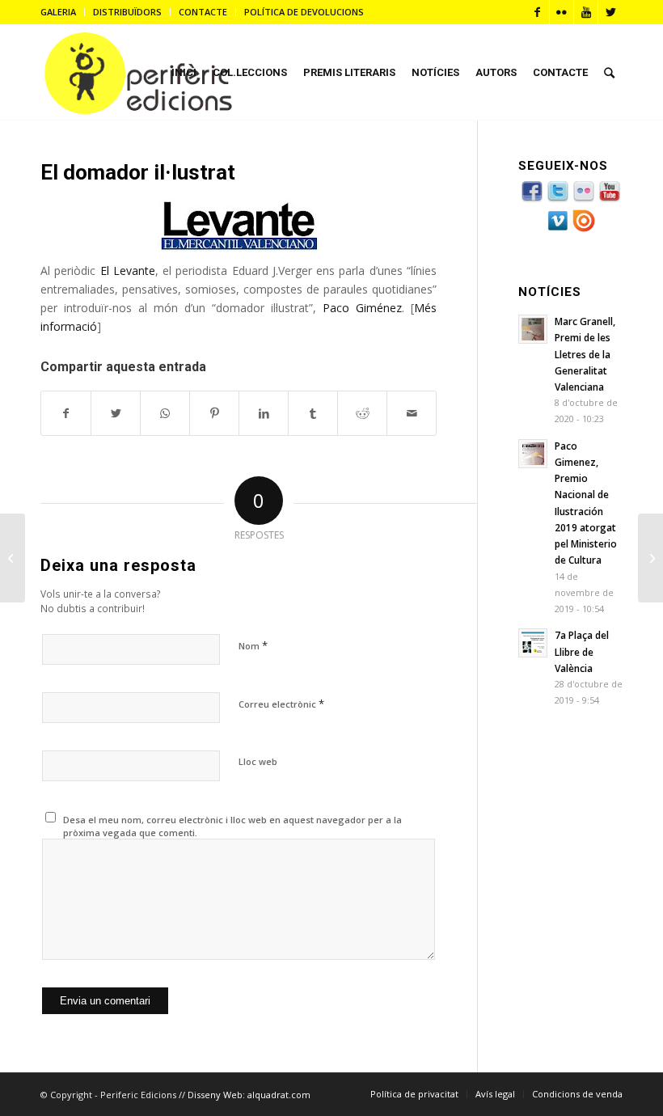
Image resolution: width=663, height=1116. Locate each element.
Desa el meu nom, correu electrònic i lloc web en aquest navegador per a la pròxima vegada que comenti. (232, 826)
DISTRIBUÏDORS (127, 12)
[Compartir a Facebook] (66, 413)
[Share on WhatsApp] (165, 413)
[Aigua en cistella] (650, 558)
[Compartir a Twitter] (115, 413)
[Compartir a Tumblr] (313, 413)
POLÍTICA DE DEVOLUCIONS (304, 12)
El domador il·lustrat (137, 172)
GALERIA (58, 12)
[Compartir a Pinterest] (214, 413)
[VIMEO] (558, 229)
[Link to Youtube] (586, 12)
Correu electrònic (281, 703)
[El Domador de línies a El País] (12, 558)
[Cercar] (609, 73)
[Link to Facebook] (537, 12)
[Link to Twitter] (610, 12)
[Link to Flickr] (561, 12)
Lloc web (258, 761)
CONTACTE (203, 12)
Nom (253, 645)
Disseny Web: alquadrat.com (249, 1095)
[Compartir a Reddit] (362, 413)
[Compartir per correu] (411, 413)
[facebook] (532, 200)
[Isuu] (584, 229)
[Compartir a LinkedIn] (263, 413)
